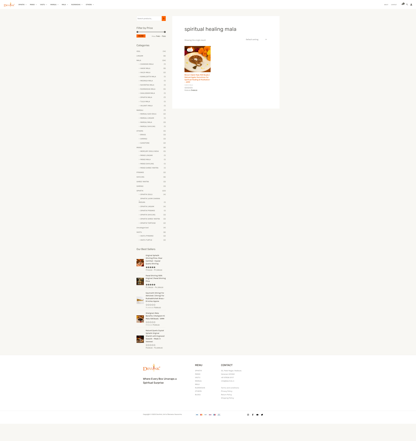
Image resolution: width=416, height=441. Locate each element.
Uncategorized (142, 227)
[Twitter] (262, 415)
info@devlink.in (227, 381)
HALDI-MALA (145, 72)
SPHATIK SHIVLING (147, 215)
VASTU (42, 5)
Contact (394, 4)
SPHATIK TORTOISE (148, 223)
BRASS (143, 134)
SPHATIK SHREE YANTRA (150, 219)
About (386, 4)
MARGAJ (53, 5)
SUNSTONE (145, 143)
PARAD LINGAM (146, 155)
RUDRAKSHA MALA (147, 89)
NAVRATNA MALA (147, 85)
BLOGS (198, 394)
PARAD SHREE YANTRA (149, 168)
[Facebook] (253, 415)
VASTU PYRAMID (146, 236)
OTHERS (89, 5)
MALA (64, 5)
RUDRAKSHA (75, 5)
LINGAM (139, 56)
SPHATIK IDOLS (146, 194)
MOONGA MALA (146, 81)
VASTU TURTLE (146, 240)
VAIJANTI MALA (146, 105)
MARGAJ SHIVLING (147, 126)
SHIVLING (140, 177)
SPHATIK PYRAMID (147, 210)
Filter (141, 36)
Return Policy (226, 394)
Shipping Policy (227, 398)
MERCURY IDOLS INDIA (149, 151)
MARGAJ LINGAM (147, 118)
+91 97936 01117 (227, 377)
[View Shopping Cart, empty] (402, 4)
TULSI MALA (145, 101)
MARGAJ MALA (146, 122)
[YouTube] (257, 415)
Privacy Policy (226, 391)
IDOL (138, 51)
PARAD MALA (145, 159)
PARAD (32, 5)
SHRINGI (143, 139)
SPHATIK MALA (146, 97)
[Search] (164, 18)
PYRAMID (140, 172)
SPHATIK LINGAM (147, 206)
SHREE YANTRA (142, 181)
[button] (407, 4)
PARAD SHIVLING (147, 164)
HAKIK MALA (145, 68)
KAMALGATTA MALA (148, 76)
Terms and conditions (230, 388)
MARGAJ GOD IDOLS (148, 114)
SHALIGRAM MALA (147, 93)
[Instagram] (248, 415)
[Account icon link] (411, 5)
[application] (25, 5)
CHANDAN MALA (147, 64)
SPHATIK (21, 5)
